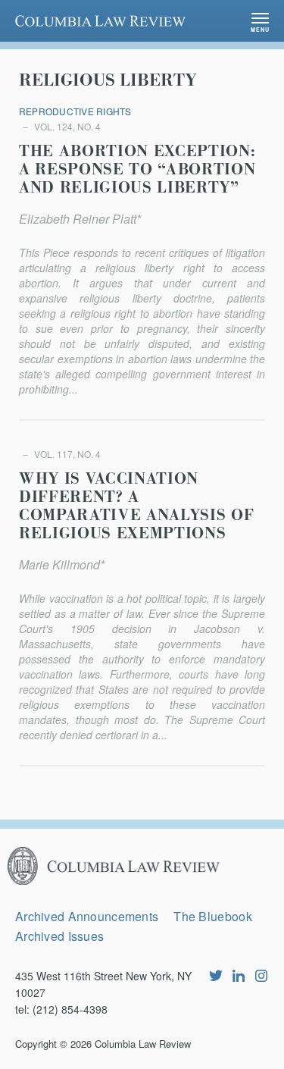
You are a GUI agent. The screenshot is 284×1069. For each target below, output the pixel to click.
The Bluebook (212, 916)
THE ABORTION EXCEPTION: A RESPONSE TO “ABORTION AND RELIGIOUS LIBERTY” (137, 170)
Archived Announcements (86, 916)
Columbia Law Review (143, 1043)
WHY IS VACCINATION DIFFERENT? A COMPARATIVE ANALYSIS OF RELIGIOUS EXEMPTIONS (136, 506)
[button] (260, 21)
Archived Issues (59, 936)
